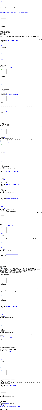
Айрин (6, 111)
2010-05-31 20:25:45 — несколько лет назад (13, 254)
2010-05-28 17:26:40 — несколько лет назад (13, 184)
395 (4, 90)
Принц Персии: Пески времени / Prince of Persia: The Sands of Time (14, 12)
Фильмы (5, 406)
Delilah (2, 59)
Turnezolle (7, 323)
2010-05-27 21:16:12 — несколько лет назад (12, 111)
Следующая (4, 402)
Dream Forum (1, 406)
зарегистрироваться (7, 403)
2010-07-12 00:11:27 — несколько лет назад (13, 306)
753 (4, 152)
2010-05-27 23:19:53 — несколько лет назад (13, 171)
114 (4, 179)
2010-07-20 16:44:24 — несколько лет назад (12, 385)
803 (4, 137)
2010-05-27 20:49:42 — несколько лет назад (13, 94)
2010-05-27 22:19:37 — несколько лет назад (12, 142)
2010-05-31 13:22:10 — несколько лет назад (13, 225)
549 (4, 249)
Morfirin (7, 225)
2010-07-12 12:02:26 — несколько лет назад (14, 323)
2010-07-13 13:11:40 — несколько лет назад (13, 337)
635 (4, 235)
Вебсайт (2, 336)
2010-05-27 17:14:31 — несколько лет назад (12, 40)
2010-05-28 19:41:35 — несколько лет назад (13, 198)
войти (3, 403)
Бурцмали (2, 247)
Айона (6, 40)
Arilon (6, 337)
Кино (3, 406)
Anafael (7, 67)
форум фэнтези (1, 0)
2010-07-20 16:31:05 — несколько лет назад (12, 351)
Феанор (7, 171)
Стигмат (7, 184)
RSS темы (1, 13)
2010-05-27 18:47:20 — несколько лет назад (13, 67)
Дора (6, 351)
